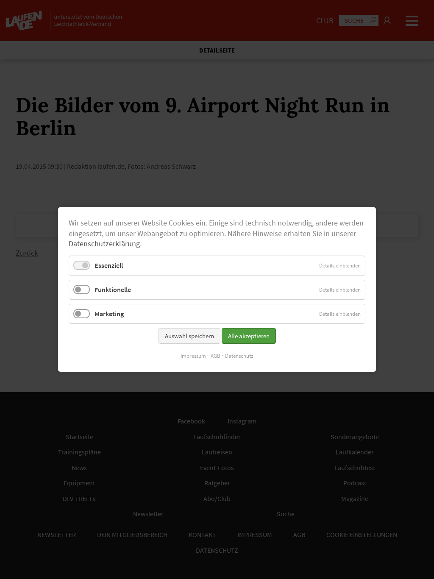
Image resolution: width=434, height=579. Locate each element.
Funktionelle (113, 289)
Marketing (109, 313)
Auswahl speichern (189, 336)
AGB (215, 355)
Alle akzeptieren (249, 336)
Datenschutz (239, 355)
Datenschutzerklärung (104, 243)
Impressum (193, 355)
